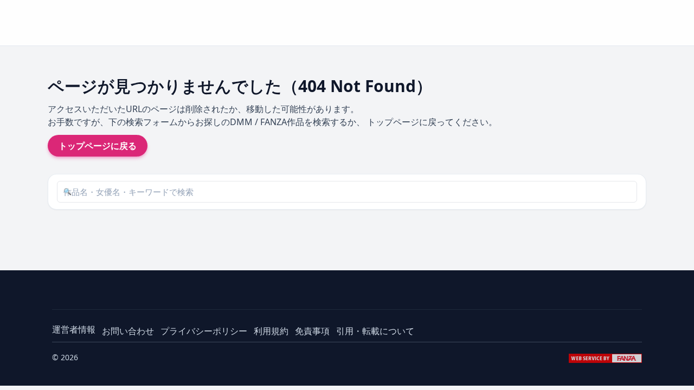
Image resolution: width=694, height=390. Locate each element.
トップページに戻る (98, 146)
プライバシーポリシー (203, 331)
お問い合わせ (128, 331)
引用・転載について (375, 331)
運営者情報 (73, 329)
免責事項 (312, 331)
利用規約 (271, 331)
